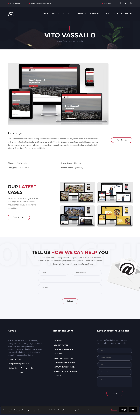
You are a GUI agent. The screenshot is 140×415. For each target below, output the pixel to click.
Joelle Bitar (115, 191)
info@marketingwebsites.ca (41, 3)
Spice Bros (115, 215)
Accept (123, 409)
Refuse (132, 409)
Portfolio (67, 41)
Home (59, 41)
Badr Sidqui (77, 215)
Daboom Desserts (77, 191)
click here (114, 410)
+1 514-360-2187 (15, 3)
